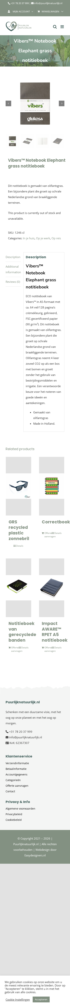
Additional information (13, 269)
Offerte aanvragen (48, 534)
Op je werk (43, 238)
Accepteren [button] (41, 999)
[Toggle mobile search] (55, 27)
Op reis (56, 238)
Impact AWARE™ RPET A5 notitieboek (55, 631)
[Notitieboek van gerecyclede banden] (18, 587)
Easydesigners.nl (35, 855)
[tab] (13, 257)
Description (13, 257)
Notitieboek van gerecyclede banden (22, 631)
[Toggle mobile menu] (62, 27)
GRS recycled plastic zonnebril (19, 530)
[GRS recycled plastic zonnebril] (18, 486)
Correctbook (56, 522)
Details (19, 545)
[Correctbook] (51, 486)
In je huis (29, 238)
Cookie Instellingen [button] (18, 999)
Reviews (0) (13, 282)
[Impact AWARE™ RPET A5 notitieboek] (51, 587)
